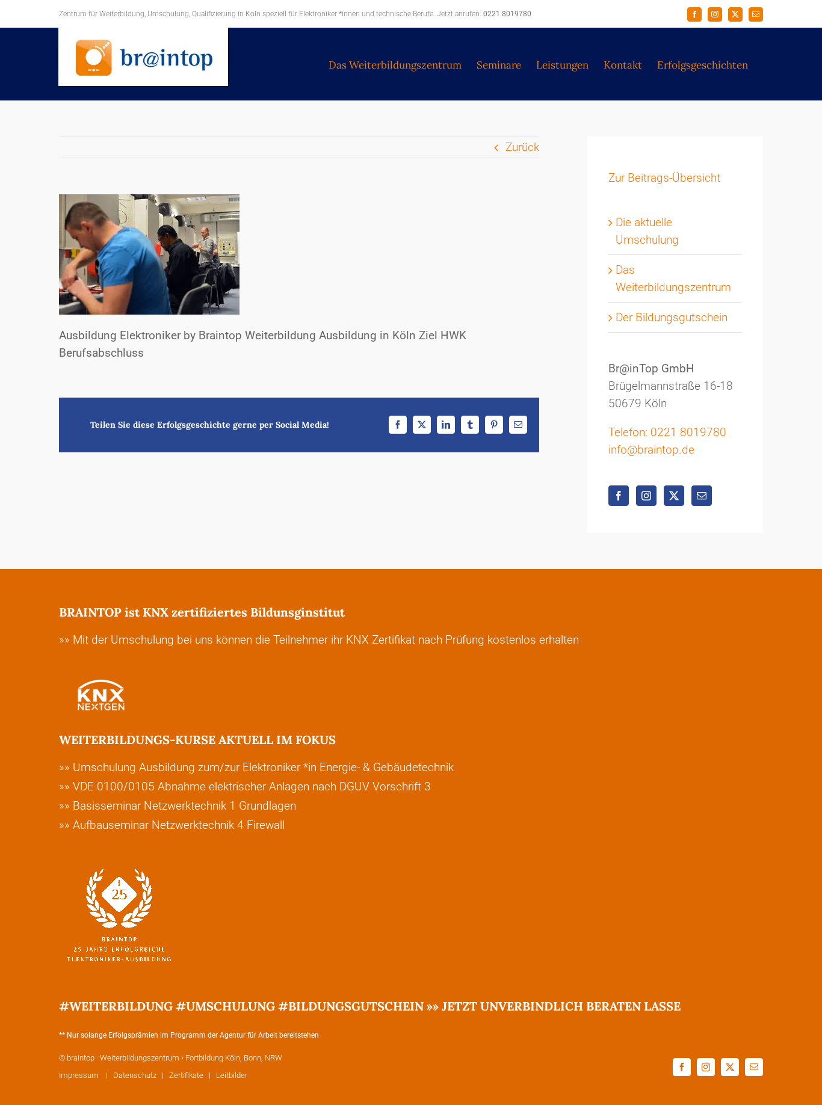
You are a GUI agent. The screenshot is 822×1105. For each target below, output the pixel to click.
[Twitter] (674, 495)
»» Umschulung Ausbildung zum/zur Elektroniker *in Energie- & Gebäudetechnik (256, 767)
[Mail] (701, 495)
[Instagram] (646, 495)
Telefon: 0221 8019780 (667, 432)
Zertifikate (186, 1075)
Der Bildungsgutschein (672, 317)
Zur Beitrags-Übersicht (664, 178)
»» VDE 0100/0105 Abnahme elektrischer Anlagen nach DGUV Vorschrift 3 (245, 786)
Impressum (79, 1075)
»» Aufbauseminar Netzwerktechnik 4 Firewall (172, 825)
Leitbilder (231, 1075)
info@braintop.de (651, 450)
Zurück (522, 147)
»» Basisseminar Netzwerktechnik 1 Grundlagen (177, 806)
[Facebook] (618, 495)
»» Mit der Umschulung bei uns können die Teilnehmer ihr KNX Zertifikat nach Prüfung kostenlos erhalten (319, 640)
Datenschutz (134, 1075)
